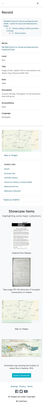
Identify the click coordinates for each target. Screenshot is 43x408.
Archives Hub (9, 173)
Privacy (22, 386)
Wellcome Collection (12, 191)
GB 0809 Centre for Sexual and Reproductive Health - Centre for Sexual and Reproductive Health (21, 23)
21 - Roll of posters (19, 33)
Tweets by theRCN (11, 200)
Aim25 (6, 169)
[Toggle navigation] (37, 3)
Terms (29, 386)
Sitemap (14, 386)
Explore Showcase (22, 375)
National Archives (11, 186)
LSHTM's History (11, 178)
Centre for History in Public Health (18, 182)
